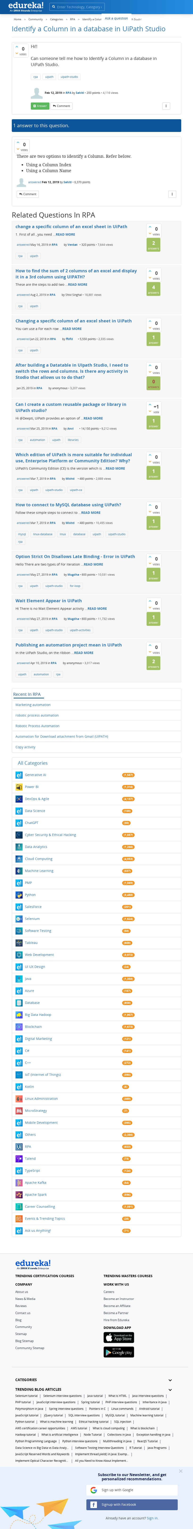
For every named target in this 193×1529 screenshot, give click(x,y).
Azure (29, 990)
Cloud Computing (38, 858)
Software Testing (38, 930)
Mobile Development (41, 1122)
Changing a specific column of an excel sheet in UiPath (74, 321)
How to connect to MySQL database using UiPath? (68, 504)
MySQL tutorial (115, 1415)
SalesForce (33, 906)
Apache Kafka (35, 1182)
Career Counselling (40, 1206)
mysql (22, 534)
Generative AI (35, 774)
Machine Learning (39, 870)
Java (28, 978)
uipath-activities (80, 630)
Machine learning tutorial (146, 1415)
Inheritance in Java (155, 1402)
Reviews (21, 1306)
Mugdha (73, 575)
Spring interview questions (66, 1409)
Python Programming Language (36, 1441)
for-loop (75, 586)
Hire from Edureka (116, 1320)
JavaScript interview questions (56, 1402)
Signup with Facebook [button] (118, 1504)
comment (63, 106)
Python (30, 894)
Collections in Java (119, 1435)
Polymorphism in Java (29, 1409)
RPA (68, 93)
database (79, 534)
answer (42, 106)
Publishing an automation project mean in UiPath (69, 645)
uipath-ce (76, 490)
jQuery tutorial (53, 1415)
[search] (53, 6)
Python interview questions (79, 1441)
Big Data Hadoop (38, 1014)
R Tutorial (135, 1448)
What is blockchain (142, 1428)
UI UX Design (35, 966)
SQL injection (122, 1422)
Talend (30, 1158)
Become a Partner (116, 1313)
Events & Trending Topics (45, 1218)
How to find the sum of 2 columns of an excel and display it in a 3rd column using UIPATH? (76, 274)
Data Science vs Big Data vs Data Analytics (42, 1448)
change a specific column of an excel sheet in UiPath (71, 226)
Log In (155, 17)
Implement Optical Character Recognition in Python (42, 1461)
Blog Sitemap (24, 1341)
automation (37, 440)
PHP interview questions (121, 1402)
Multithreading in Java (117, 1441)
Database (32, 1002)
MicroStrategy (36, 1110)
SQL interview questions (84, 1415)
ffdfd (69, 339)
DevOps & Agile (37, 798)
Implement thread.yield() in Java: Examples (102, 1454)
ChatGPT (31, 822)
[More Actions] (166, 106)
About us (21, 1292)
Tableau (31, 942)
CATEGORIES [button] (26, 1380)
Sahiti (80, 93)
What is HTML (118, 1396)
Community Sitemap (29, 1348)
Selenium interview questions (62, 1396)
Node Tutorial (93, 1435)
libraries (73, 440)
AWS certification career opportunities (40, 1428)
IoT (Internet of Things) (43, 1074)
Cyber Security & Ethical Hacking (50, 834)
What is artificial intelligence (59, 1435)
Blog (18, 1320)
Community (23, 1327)
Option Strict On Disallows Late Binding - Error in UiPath (75, 556)
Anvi (70, 429)
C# (27, 1050)
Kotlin (29, 1086)
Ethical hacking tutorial (94, 1422)
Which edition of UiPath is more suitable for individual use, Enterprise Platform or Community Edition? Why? (74, 457)
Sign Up (172, 17)
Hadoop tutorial (25, 1435)
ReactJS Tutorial (147, 1441)
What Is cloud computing (109, 1428)
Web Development (39, 954)
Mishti (70, 479)
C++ (28, 1062)
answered (34, 182)
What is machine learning (56, 1422)
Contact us (22, 1313)
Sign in (152, 1518)
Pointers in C (97, 1409)
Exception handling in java (153, 1435)
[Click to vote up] (16, 46)
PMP (28, 882)
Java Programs (157, 1448)
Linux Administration (41, 1098)
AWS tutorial (79, 1428)
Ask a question (116, 18)
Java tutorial (95, 1396)
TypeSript (32, 1170)
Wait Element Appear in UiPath (49, 600)
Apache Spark (36, 1194)
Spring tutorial (90, 1402)
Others (30, 1134)
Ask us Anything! (38, 1230)
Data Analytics (36, 846)
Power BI (32, 786)
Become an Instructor (119, 1299)
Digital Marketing (38, 1038)
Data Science (35, 810)
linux (63, 534)
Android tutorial (149, 1409)
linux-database (42, 534)
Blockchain (33, 1026)
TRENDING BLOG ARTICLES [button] (38, 1389)
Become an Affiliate (117, 1306)
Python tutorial (24, 1422)
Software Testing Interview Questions (99, 1448)
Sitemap (21, 1334)
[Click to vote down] (16, 53)
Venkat (72, 245)
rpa (35, 77)
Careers (109, 1292)
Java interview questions (148, 1396)
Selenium (32, 918)
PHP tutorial (23, 1402)
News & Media (25, 1299)
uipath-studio (69, 77)
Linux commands (122, 1409)
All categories (33, 763)
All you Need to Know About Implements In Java (102, 1461)
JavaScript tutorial (26, 1415)
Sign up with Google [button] (117, 1490)
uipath (49, 77)
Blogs (139, 18)
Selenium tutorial (26, 1396)
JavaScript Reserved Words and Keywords (42, 1454)
